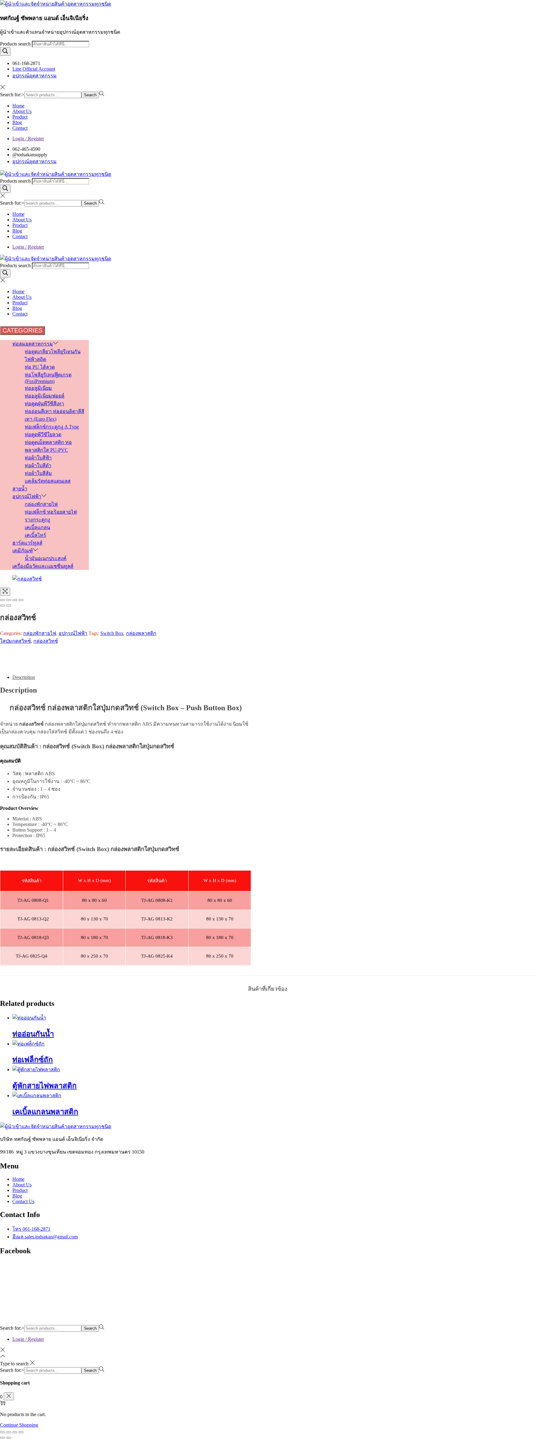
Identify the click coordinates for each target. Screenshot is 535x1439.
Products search (16, 43)
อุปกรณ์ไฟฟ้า (73, 633)
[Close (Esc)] (2, 600)
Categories (22, 330)
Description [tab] (23, 677)
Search (90, 95)
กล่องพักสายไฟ (39, 633)
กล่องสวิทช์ (45, 641)
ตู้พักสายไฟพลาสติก (44, 1086)
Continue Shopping (19, 1425)
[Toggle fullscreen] (14, 600)
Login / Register (28, 138)
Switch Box (112, 633)
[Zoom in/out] (21, 600)
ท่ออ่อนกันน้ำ (33, 1034)
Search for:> (12, 94)
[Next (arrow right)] (8, 605)
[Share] (8, 600)
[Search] (5, 51)
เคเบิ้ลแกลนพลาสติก (45, 1112)
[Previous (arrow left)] (2, 605)
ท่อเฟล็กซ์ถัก (32, 1060)
